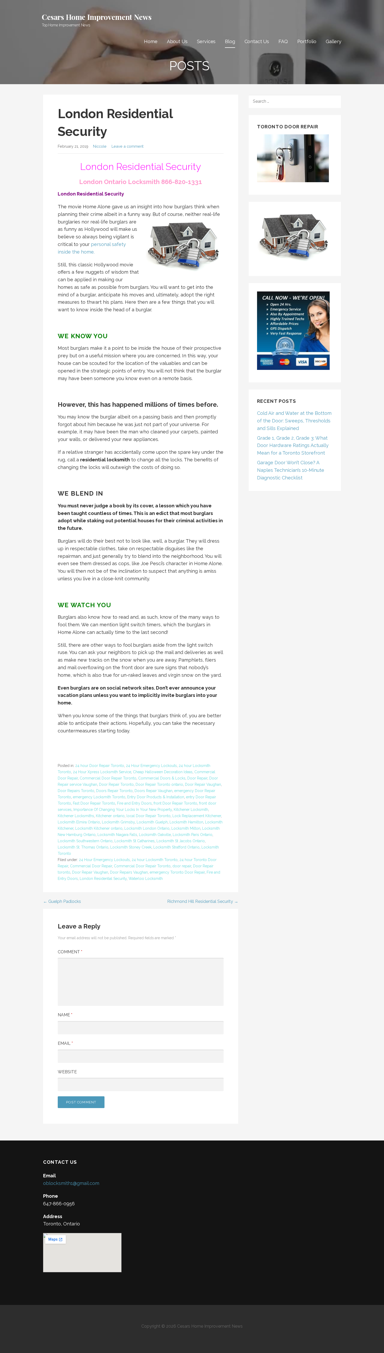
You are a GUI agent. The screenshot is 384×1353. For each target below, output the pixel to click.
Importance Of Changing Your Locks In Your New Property (122, 809)
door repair (181, 866)
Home (150, 41)
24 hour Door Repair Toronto (99, 766)
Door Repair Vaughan (203, 784)
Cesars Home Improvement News (97, 17)
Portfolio (307, 41)
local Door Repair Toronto (148, 816)
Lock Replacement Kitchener (196, 816)
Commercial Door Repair (91, 866)
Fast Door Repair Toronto (94, 803)
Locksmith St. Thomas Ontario (83, 847)
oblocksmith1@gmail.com (71, 1183)
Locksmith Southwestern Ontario (85, 841)
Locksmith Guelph (152, 822)
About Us (177, 41)
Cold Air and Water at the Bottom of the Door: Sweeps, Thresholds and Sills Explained (294, 420)
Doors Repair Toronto (114, 791)
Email (65, 1043)
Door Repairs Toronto (76, 791)
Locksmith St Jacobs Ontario (180, 841)
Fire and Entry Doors (134, 803)
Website (67, 1071)
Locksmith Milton (185, 828)
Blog (230, 41)
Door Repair (197, 778)
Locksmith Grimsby (118, 822)
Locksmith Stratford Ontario (176, 847)
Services (206, 41)
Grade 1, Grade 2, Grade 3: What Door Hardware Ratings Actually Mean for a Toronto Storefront (293, 445)
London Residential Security (103, 878)
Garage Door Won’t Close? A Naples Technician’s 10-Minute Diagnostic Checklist (290, 470)
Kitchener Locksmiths (76, 816)
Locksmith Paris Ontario (192, 835)
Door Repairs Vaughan (129, 872)
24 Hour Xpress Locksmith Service (102, 772)
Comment (70, 951)
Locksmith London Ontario (147, 828)
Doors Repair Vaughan (153, 791)
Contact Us (257, 41)
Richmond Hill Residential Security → (202, 901)
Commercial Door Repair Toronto (108, 778)
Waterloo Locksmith (146, 878)
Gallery (333, 41)
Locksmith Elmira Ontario (79, 822)
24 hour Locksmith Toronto (155, 860)
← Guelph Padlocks (62, 901)
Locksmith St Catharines (134, 841)
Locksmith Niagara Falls (117, 835)
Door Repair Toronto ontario (159, 784)
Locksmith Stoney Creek (131, 847)
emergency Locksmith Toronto (99, 797)
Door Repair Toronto (116, 784)
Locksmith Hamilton (186, 822)
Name (65, 1014)
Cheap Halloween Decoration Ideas (163, 772)
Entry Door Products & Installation (155, 797)
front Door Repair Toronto (175, 803)
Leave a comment (127, 146)
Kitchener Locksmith (191, 809)
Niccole (100, 146)
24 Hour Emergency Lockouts (151, 766)
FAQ (283, 41)
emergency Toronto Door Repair (177, 872)
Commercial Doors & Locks (161, 778)
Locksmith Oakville (155, 835)
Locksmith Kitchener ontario (99, 828)
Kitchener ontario (110, 816)
